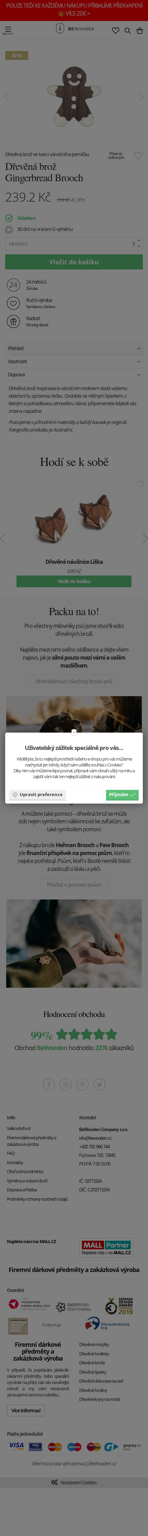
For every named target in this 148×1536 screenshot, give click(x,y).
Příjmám (118, 794)
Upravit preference (41, 794)
